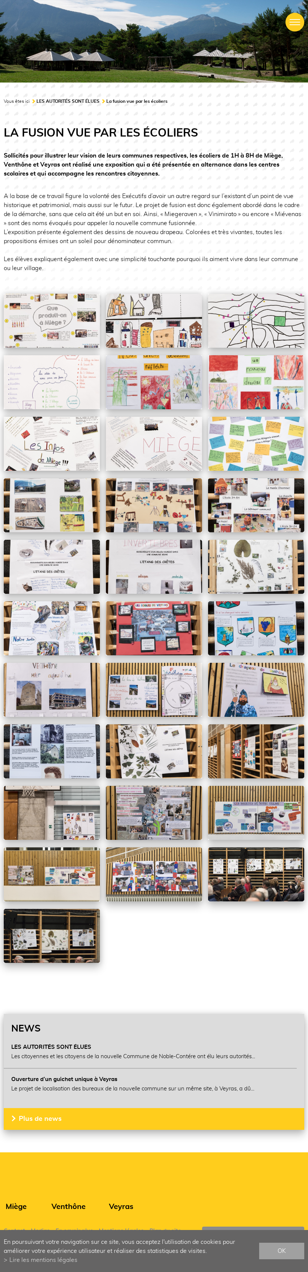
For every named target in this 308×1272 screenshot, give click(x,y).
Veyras (121, 1206)
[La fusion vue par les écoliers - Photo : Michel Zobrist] (52, 321)
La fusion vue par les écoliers (137, 101)
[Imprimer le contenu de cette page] (299, 990)
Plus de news (40, 1119)
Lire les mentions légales (43, 1260)
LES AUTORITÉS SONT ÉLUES (68, 101)
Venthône (68, 1206)
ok (282, 1251)
